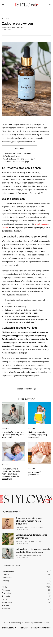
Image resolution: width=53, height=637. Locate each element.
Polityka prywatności (41, 628)
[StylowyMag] (26, 4)
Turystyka (6, 596)
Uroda (4, 599)
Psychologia (7, 593)
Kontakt (24, 628)
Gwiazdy (5, 581)
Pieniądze (6, 590)
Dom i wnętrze (8, 571)
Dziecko (5, 574)
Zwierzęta (6, 609)
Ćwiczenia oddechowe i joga (16, 162)
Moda (4, 587)
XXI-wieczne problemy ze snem (17, 153)
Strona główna (9, 628)
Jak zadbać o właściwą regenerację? (19, 159)
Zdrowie (5, 18)
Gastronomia (7, 577)
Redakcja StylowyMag (14, 27)
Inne (4, 584)
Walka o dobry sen (11, 156)
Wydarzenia (7, 602)
